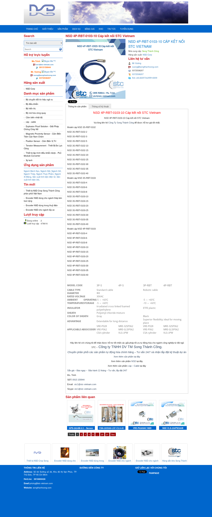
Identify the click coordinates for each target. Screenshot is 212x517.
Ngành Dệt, (46, 171)
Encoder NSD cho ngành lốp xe (40, 209)
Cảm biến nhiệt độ (34, 117)
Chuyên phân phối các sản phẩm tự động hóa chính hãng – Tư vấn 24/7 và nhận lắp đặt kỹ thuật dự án (126, 352)
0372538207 (138, 74)
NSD (133, 361)
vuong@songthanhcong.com (44, 75)
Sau (113, 434)
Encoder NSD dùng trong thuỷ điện (42, 205)
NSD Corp (30, 88)
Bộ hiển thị (30, 108)
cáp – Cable (133, 366)
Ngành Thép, (30, 173)
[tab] (77, 106)
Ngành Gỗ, (56, 171)
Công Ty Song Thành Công (121, 122)
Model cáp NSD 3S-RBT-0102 (81, 127)
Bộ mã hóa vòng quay (36, 112)
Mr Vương (136, 63)
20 (102, 434)
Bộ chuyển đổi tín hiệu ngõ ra (39, 99)
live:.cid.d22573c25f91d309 (144, 77)
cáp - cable (31, 121)
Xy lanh (29, 160)
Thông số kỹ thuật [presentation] (100, 106)
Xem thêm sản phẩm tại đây (127, 356)
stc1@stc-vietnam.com (45, 64)
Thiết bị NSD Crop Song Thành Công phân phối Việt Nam (42, 192)
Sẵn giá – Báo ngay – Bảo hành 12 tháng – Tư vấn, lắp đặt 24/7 (97, 370)
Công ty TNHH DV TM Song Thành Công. (130, 347)
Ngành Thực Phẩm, (45, 173)
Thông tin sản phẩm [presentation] (77, 106)
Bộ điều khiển (32, 104)
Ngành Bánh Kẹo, (32, 171)
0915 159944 (78, 379)
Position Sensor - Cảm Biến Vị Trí (41, 141)
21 (107, 434)
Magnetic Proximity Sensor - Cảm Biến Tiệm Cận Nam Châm (42, 135)
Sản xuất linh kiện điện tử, (44, 176)
